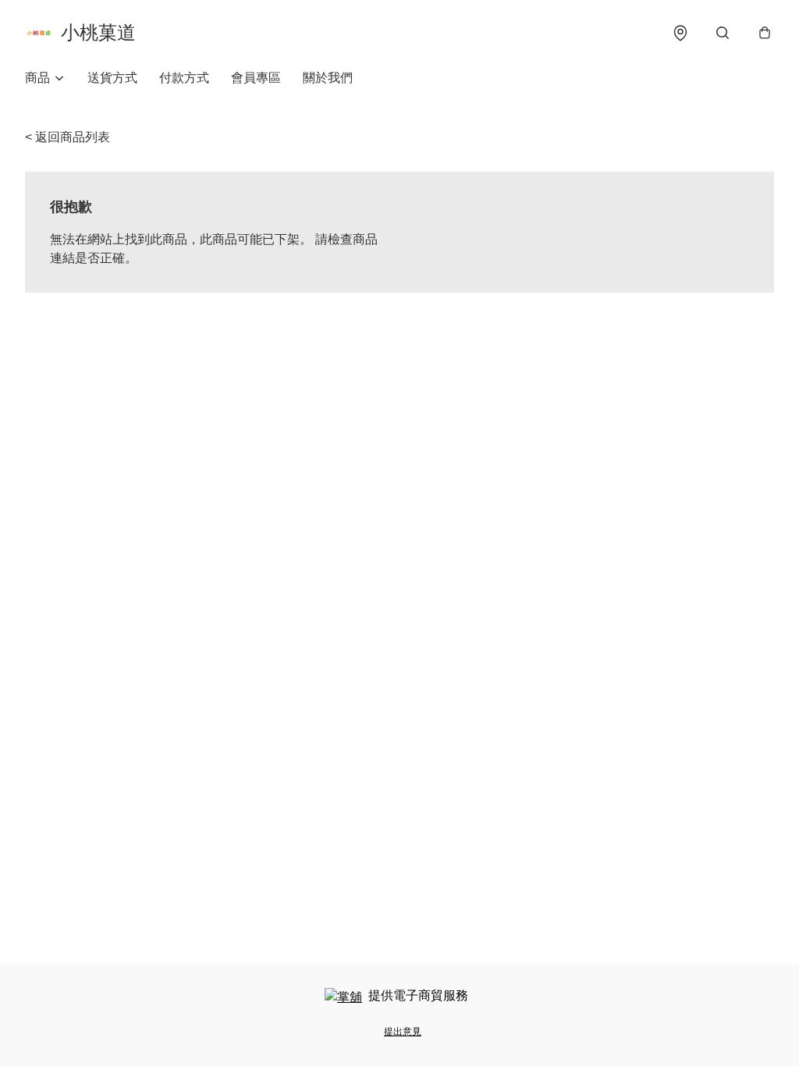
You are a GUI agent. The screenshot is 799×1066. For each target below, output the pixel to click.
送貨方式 (112, 77)
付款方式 (184, 77)
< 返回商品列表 (67, 137)
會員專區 (256, 77)
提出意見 (402, 1031)
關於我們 (328, 77)
